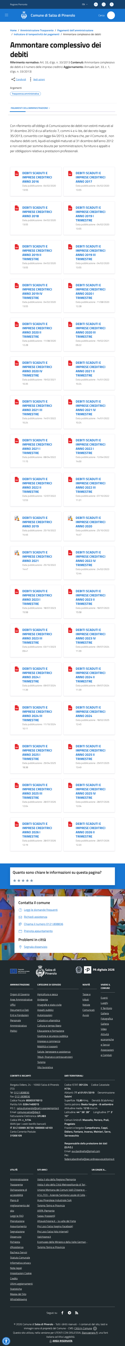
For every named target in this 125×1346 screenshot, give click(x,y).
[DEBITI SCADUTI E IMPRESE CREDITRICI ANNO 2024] (70, 707)
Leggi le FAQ (17, 1216)
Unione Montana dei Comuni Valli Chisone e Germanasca (68, 1190)
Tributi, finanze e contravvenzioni (55, 1057)
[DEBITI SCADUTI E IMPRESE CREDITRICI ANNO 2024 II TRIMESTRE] (70, 669)
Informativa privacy (20, 1263)
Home (13, 30)
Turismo (41, 1062)
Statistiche (16, 1289)
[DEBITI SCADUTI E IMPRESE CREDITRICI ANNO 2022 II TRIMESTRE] (16, 479)
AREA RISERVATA (62, 1341)
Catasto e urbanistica (48, 1020)
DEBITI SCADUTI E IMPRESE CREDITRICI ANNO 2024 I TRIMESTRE (37, 675)
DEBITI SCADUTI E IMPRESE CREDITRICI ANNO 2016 (37, 177)
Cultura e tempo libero (49, 1026)
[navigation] (6, 15)
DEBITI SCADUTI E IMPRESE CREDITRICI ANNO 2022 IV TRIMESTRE (90, 558)
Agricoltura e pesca (47, 994)
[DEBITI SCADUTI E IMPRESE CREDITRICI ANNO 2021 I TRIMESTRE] (16, 440)
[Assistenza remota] (95, 1328)
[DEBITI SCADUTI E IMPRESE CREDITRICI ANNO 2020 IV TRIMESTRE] (16, 363)
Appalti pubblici (45, 1010)
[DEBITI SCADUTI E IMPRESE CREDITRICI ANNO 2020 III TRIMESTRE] (70, 324)
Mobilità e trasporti (47, 1046)
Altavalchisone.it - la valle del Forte (56, 1221)
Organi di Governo (19, 994)
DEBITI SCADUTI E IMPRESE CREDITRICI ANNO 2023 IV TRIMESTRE (90, 636)
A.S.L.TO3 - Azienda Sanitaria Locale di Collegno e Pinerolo (68, 1195)
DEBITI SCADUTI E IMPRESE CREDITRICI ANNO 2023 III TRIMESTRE (37, 636)
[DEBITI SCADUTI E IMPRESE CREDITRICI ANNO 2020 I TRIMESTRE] (70, 285)
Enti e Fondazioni (19, 1015)
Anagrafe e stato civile (49, 1005)
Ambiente (42, 999)
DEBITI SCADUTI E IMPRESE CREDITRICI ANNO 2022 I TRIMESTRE (90, 446)
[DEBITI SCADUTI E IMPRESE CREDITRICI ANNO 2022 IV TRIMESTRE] (70, 552)
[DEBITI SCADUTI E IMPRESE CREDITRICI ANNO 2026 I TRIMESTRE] (16, 824)
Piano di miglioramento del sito (20, 1205)
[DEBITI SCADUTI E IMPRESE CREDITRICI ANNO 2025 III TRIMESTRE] (16, 785)
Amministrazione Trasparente (37, 30)
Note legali (16, 1268)
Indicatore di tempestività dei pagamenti (36, 34)
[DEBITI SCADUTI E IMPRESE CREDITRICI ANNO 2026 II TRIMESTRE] (70, 824)
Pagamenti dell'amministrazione (75, 30)
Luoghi (104, 1003)
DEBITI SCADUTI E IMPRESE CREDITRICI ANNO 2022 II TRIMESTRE (37, 485)
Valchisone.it (44, 1237)
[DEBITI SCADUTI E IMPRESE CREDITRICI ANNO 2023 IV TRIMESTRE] (70, 630)
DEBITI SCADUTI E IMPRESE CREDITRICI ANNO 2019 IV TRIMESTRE (37, 291)
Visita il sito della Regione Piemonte (56, 1179)
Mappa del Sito (18, 1294)
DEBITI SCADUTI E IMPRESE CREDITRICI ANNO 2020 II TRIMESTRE (37, 330)
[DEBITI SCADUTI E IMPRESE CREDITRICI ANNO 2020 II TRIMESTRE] (16, 324)
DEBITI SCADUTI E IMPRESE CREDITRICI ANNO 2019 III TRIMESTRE (90, 252)
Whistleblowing (18, 1299)
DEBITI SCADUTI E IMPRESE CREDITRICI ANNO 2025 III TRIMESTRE (37, 791)
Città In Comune (83, 1328)
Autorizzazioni (44, 1015)
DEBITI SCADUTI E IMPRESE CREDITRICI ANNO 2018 (37, 211)
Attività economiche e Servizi (107, 1039)
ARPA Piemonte (46, 1211)
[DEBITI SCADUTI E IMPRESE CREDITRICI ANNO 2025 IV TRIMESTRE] (70, 785)
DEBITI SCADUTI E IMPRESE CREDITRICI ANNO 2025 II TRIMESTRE (90, 752)
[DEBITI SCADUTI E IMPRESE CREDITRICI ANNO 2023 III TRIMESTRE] (16, 630)
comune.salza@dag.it (28, 1112)
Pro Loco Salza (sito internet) (52, 1231)
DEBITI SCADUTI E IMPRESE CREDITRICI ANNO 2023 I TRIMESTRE (37, 597)
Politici (13, 1031)
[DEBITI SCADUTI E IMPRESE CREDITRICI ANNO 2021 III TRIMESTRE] (16, 401)
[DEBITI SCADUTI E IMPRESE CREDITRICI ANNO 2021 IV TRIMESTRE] (70, 401)
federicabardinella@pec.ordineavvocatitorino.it (89, 1159)
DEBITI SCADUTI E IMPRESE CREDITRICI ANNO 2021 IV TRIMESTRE (90, 408)
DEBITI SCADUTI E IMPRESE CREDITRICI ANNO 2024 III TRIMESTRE (37, 714)
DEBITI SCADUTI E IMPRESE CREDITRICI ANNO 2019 (37, 522)
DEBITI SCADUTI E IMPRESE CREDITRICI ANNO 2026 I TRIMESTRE (37, 830)
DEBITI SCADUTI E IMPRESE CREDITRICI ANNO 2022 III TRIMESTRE (90, 485)
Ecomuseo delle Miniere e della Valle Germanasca (64, 1242)
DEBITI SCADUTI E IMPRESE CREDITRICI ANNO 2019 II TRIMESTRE (37, 252)
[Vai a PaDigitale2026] (95, 969)
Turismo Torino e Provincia (51, 1205)
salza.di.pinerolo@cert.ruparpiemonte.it (38, 1108)
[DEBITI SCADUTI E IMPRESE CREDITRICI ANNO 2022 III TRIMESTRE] (70, 479)
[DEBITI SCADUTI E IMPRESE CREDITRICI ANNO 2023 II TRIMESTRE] (70, 591)
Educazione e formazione (50, 1031)
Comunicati (89, 1010)
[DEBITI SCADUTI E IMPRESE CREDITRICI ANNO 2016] (16, 173)
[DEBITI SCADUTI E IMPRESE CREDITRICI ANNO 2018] (16, 208)
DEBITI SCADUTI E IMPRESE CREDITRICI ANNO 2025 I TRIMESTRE (37, 752)
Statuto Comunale (20, 1257)
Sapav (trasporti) (46, 1216)
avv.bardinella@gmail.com (86, 1151)
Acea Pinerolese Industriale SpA (54, 1200)
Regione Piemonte (18, 4)
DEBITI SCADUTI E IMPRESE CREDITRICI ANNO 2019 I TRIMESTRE (90, 214)
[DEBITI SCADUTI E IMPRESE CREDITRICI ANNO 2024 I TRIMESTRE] (16, 669)
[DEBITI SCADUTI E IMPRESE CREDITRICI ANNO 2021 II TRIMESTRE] (70, 363)
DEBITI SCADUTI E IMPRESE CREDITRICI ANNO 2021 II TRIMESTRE (90, 369)
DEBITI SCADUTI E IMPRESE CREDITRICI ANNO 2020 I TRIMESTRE (90, 291)
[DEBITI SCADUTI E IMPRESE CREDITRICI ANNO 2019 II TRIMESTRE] (16, 246)
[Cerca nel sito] (111, 15)
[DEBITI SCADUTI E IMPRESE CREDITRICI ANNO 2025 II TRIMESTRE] (70, 746)
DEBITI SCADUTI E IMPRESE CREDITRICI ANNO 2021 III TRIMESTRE (37, 408)
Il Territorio (106, 1008)
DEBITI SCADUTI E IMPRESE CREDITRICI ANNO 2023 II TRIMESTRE (90, 597)
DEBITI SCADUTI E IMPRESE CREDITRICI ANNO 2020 (90, 522)
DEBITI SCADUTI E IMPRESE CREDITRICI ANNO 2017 (90, 177)
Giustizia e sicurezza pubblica (52, 1036)
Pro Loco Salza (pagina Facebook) (55, 1226)
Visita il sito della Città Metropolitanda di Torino (62, 1185)
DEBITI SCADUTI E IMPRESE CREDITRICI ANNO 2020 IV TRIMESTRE (37, 369)
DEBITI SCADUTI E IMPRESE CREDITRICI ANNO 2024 (90, 711)
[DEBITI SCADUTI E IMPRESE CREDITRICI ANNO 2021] (16, 552)
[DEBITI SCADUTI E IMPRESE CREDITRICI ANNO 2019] (16, 518)
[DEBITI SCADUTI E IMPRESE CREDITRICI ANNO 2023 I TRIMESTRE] (16, 591)
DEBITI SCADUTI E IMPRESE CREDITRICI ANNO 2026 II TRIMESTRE (90, 830)
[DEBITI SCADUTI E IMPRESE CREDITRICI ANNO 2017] (70, 173)
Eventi (104, 998)
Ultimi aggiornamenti (21, 1284)
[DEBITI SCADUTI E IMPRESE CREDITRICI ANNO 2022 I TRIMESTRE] (70, 440)
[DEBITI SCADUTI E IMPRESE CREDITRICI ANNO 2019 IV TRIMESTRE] (16, 285)
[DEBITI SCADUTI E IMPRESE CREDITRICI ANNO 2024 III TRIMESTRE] (16, 707)
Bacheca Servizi (18, 1252)
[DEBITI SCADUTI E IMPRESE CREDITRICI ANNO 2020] (70, 518)
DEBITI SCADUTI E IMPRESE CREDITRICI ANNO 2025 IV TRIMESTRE (90, 791)
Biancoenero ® (90, 1333)
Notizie (86, 1005)
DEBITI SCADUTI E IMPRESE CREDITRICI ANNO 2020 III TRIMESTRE (90, 330)
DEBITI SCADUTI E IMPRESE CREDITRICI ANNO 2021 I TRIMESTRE (37, 446)
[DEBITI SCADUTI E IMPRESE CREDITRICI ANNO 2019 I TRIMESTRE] (70, 208)
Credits (14, 1278)
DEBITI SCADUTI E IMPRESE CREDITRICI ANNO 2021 (37, 556)
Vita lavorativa (45, 1067)
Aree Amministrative (21, 999)
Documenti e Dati (19, 1010)
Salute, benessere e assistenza (53, 1052)
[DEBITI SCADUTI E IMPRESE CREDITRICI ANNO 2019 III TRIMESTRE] (70, 246)
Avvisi (86, 1015)
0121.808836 (21, 1092)
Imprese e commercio (48, 1041)
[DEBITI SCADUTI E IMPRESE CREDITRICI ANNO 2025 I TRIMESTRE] (16, 746)
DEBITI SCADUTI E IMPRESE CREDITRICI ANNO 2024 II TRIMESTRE (90, 675)
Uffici (12, 1005)
